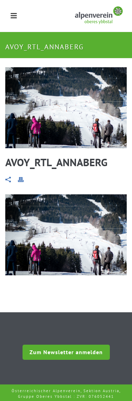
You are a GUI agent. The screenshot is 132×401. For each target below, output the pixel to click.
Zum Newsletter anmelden (66, 352)
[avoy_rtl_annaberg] (66, 107)
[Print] (24, 179)
